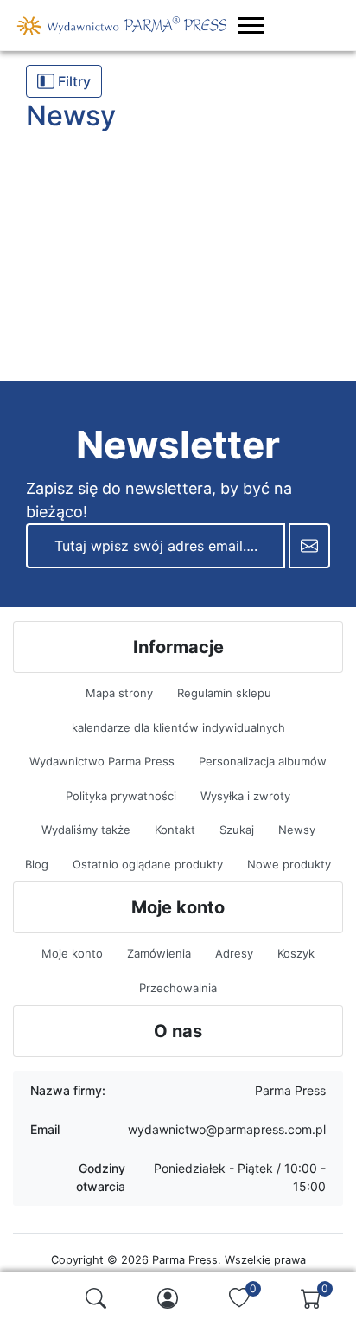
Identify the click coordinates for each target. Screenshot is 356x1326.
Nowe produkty (289, 864)
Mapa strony (119, 693)
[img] (96, 1298)
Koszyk (296, 953)
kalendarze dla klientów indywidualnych (178, 727)
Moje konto (72, 953)
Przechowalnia (178, 988)
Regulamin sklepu (224, 693)
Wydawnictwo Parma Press (102, 761)
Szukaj (236, 829)
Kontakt (175, 829)
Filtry (72, 81)
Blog (36, 864)
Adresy (234, 953)
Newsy (296, 829)
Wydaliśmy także (85, 829)
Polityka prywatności (121, 796)
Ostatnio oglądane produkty (148, 864)
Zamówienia (159, 953)
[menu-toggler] (251, 25)
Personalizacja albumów (263, 761)
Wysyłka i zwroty (245, 796)
